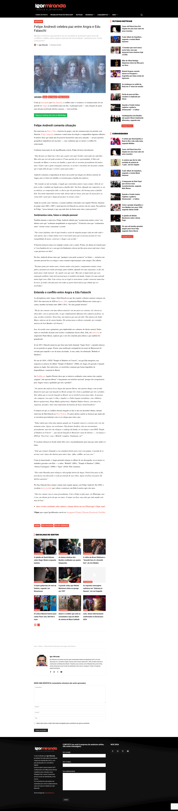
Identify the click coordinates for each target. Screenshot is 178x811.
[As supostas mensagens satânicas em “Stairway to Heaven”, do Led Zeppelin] (94, 619)
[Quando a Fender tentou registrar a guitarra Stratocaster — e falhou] (116, 107)
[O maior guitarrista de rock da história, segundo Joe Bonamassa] (45, 619)
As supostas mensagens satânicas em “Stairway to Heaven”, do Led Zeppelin (92, 632)
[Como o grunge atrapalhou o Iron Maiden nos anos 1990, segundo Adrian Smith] (116, 207)
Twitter (78, 556)
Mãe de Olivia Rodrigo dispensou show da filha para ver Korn (133, 63)
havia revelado (46, 532)
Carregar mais (126, 126)
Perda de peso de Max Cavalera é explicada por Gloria (131, 96)
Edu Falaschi (52, 97)
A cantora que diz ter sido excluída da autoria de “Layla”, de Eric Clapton (131, 162)
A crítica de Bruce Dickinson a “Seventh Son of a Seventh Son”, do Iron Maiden (94, 604)
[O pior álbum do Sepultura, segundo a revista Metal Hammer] (116, 39)
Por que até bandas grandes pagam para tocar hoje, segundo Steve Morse (132, 228)
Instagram (70, 556)
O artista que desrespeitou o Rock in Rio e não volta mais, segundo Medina (132, 141)
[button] (141, 14)
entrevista (95, 376)
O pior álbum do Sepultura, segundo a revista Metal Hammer (132, 39)
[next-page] (38, 669)
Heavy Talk (51, 175)
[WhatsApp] (63, 50)
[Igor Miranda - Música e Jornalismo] (50, 7)
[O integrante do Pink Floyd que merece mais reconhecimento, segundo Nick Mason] (116, 183)
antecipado (45, 102)
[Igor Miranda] (35, 45)
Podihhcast (41, 420)
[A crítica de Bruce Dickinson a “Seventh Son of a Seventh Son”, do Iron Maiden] (94, 591)
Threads (86, 556)
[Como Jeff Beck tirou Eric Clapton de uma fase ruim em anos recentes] (116, 28)
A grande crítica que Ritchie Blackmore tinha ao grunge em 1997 (69, 632)
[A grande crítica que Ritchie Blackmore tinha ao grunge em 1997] (70, 619)
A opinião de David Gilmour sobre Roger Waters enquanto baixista (45, 604)
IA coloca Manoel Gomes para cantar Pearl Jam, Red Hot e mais (45, 661)
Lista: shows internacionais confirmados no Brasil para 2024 (93, 661)
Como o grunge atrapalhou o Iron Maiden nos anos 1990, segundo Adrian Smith (132, 207)
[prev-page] (35, 669)
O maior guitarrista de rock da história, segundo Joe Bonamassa (45, 632)
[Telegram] (67, 50)
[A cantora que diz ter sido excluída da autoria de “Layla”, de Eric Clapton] (116, 162)
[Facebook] (53, 50)
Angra (45, 97)
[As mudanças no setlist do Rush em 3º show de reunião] (116, 86)
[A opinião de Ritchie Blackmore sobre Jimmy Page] (116, 218)
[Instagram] (54, 715)
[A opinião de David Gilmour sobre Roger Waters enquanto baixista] (45, 591)
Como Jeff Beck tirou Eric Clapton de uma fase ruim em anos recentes (133, 28)
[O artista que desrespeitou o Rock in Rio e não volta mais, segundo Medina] (116, 141)
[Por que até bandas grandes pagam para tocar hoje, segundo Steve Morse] (116, 228)
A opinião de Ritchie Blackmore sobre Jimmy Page (131, 218)
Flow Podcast (61, 458)
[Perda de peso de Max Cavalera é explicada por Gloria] (116, 96)
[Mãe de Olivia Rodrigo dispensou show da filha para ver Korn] (116, 63)
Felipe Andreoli (63, 97)
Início (35, 690)
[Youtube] (61, 715)
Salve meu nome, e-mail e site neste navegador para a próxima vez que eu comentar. (63, 767)
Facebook (93, 556)
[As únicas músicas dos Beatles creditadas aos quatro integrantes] (70, 591)
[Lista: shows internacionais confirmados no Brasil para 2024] (94, 647)
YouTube (102, 556)
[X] (58, 50)
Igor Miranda (43, 45)
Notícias (38, 21)
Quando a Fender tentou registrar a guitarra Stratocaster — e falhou (131, 107)
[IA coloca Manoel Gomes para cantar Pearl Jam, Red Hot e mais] (45, 647)
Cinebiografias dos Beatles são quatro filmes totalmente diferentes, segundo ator (132, 118)
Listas (85, 654)
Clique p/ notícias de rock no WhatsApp (50, 115)
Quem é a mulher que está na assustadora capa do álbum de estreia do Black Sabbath (69, 661)
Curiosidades (39, 597)
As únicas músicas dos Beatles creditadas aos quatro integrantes (70, 604)
